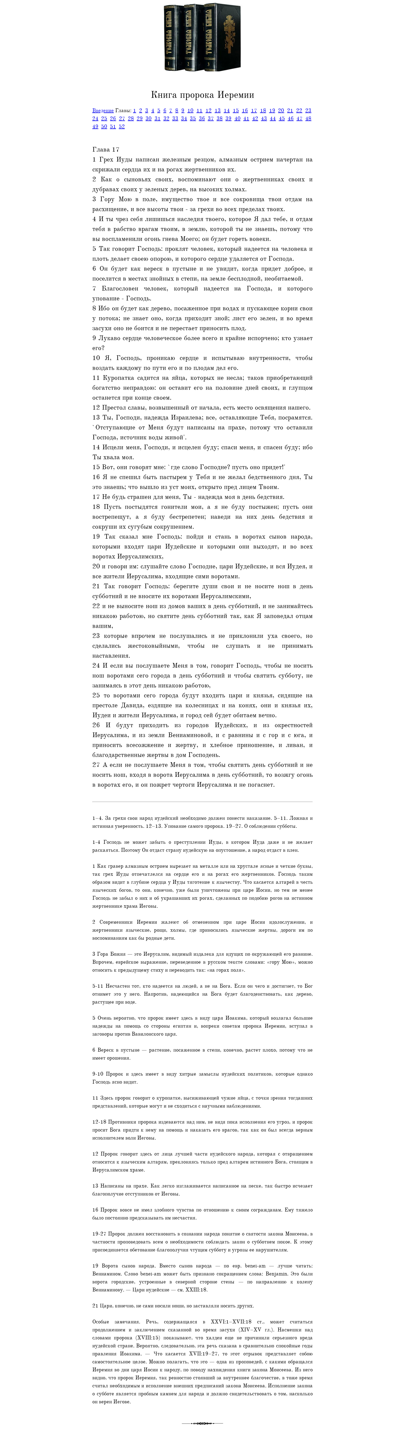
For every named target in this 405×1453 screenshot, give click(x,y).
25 (104, 118)
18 (263, 110)
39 (228, 118)
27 (122, 118)
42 (255, 118)
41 (246, 118)
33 (175, 118)
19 (272, 110)
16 (245, 110)
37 (211, 118)
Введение (103, 110)
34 (184, 118)
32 (166, 118)
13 (218, 110)
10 (190, 110)
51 (113, 126)
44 (273, 118)
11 (199, 110)
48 (308, 118)
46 (291, 118)
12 (209, 110)
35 (193, 118)
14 (227, 110)
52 (122, 126)
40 (237, 118)
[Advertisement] (23, 125)
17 (254, 110)
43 (264, 118)
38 (220, 118)
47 (299, 118)
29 (140, 118)
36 (202, 118)
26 (113, 118)
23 (308, 110)
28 (131, 118)
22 (299, 110)
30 (148, 118)
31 (158, 118)
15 (236, 110)
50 (104, 126)
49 (95, 126)
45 (282, 118)
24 (95, 118)
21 (290, 110)
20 (281, 110)
